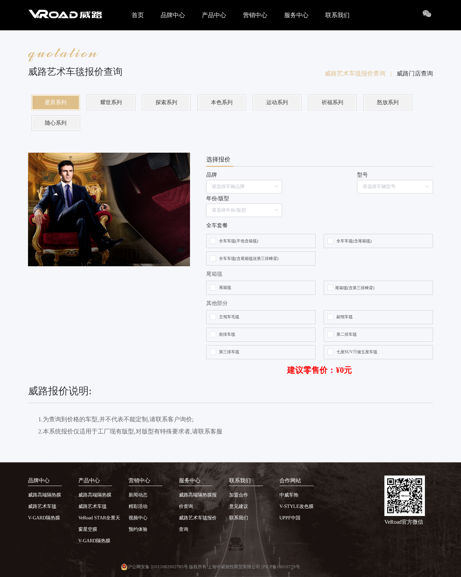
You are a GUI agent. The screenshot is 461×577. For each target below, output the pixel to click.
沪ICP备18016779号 (280, 566)
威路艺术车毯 (42, 506)
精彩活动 (138, 506)
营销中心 (255, 15)
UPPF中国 (289, 517)
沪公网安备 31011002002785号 (158, 566)
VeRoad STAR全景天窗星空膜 (99, 523)
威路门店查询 (415, 73)
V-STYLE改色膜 (296, 506)
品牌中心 (173, 15)
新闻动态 (138, 494)
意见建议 (238, 506)
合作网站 (290, 480)
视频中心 (138, 517)
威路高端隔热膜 (44, 494)
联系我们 (337, 15)
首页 (138, 15)
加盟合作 (238, 494)
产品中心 (214, 15)
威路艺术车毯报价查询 (358, 73)
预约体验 (138, 529)
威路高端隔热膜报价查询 (198, 500)
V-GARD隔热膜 (44, 517)
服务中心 (296, 15)
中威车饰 (288, 494)
